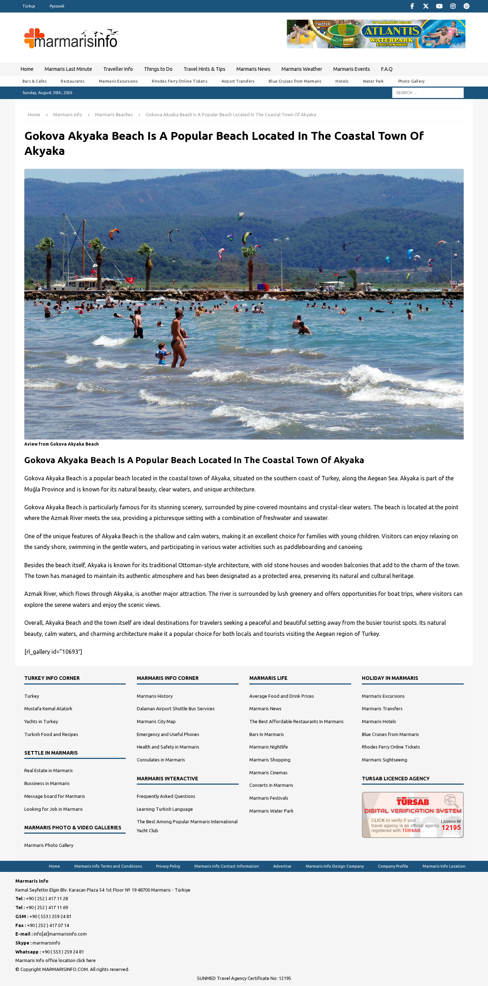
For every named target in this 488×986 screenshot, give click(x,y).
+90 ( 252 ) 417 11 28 (47, 898)
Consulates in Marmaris (161, 759)
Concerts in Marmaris (271, 785)
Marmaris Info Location (444, 866)
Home (27, 69)
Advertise (282, 866)
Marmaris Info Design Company (335, 866)
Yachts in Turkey (41, 721)
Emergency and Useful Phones (168, 734)
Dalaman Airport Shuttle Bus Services (176, 708)
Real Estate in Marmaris (48, 770)
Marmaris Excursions (118, 81)
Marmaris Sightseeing (384, 759)
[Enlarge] (454, 173)
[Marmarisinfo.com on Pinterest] (466, 6)
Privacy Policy (168, 866)
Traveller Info (118, 69)
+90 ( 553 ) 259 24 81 (50, 916)
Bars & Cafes (34, 81)
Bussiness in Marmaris (47, 783)
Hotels (341, 81)
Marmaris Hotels (379, 721)
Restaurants (72, 81)
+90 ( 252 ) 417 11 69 (47, 907)
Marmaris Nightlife (268, 746)
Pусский (57, 6)
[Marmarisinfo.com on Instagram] (453, 6)
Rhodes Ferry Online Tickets (179, 81)
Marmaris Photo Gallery (48, 845)
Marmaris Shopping (269, 759)
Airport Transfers (237, 81)
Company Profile (393, 866)
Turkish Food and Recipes (51, 734)
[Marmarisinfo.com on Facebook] (412, 6)
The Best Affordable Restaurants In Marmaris (296, 721)
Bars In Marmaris (266, 734)
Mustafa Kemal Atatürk (48, 708)
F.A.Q (387, 69)
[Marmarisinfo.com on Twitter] (425, 6)
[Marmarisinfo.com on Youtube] (439, 6)
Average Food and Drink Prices (281, 695)
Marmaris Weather (302, 69)
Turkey (31, 695)
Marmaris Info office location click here (55, 960)
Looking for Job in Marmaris (53, 808)
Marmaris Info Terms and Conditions (108, 866)
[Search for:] (428, 92)
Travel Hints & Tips (204, 69)
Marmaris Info (67, 114)
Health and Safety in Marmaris (168, 746)
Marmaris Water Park (271, 810)
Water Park (373, 81)
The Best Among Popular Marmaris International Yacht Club (187, 826)
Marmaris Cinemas (268, 772)
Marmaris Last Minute (68, 69)
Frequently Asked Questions (166, 796)
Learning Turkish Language (165, 808)
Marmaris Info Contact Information (226, 866)
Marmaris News (253, 69)
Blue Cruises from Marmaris (295, 81)
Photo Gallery (411, 81)
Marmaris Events (351, 69)
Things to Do (158, 69)
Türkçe (29, 6)
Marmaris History (155, 695)
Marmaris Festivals (268, 797)
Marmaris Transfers (382, 708)
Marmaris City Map (156, 721)
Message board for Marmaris (54, 796)
